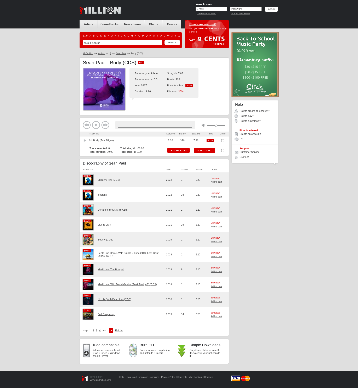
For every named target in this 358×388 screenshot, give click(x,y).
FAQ (241, 139)
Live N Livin (104, 224)
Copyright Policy (185, 377)
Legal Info (130, 377)
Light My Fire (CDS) (109, 179)
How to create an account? (254, 111)
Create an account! (206, 13)
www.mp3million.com (100, 380)
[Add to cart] (204, 150)
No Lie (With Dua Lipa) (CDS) (114, 299)
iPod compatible (106, 345)
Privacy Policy (168, 377)
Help (121, 377)
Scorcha (102, 194)
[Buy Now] (178, 150)
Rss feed (244, 157)
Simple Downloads (205, 345)
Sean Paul (121, 53)
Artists (101, 53)
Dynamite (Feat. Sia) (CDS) (113, 209)
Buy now (215, 178)
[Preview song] (85, 140)
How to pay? (246, 116)
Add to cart (216, 182)
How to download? (250, 121)
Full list (119, 330)
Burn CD (147, 345)
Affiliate (198, 377)
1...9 (85, 35)
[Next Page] (111, 330)
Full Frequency (106, 314)
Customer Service (249, 152)
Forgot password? (240, 13)
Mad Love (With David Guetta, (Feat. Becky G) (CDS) (127, 284)
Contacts (208, 377)
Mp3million (88, 53)
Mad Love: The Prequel (111, 269)
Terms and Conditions (148, 377)
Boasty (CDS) (105, 239)
